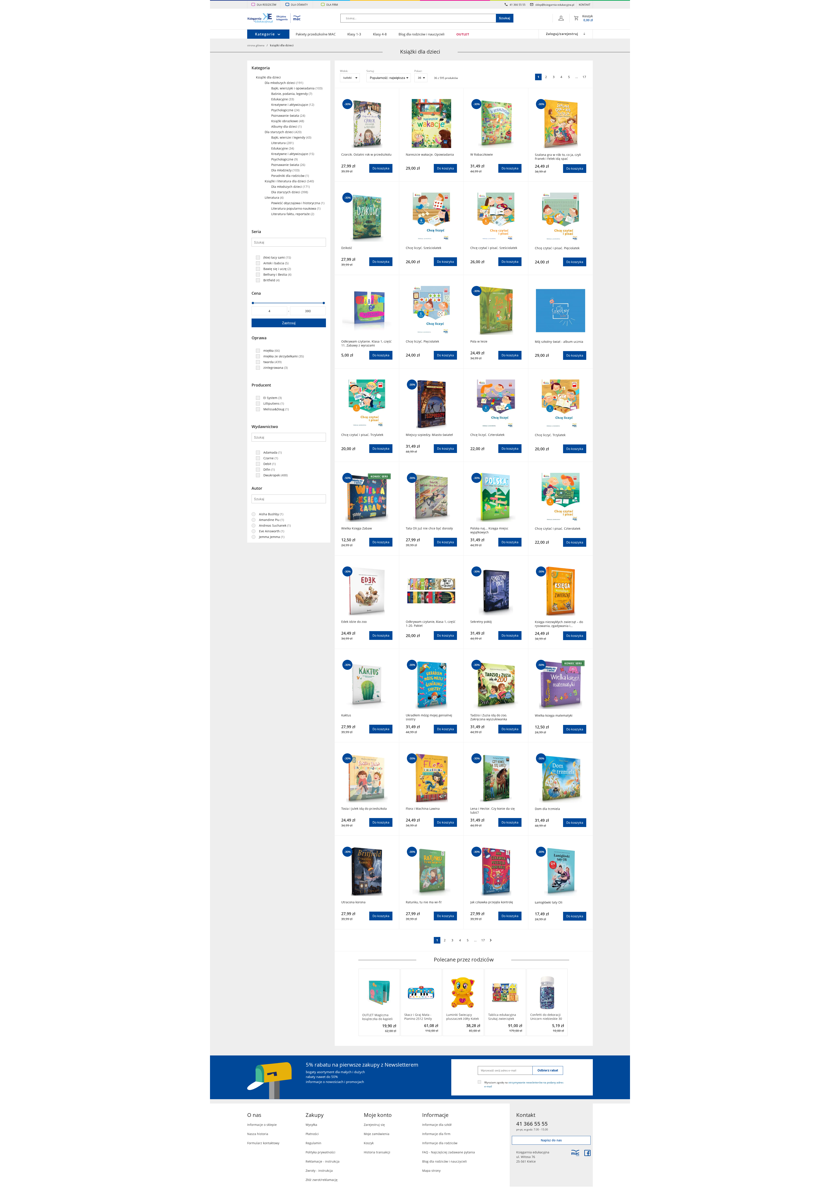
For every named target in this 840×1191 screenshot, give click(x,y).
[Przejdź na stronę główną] (274, 18)
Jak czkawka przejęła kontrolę (491, 902)
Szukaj (504, 18)
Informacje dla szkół (437, 1125)
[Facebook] (587, 1153)
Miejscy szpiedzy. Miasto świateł (429, 435)
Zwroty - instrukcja (319, 1170)
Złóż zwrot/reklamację (322, 1180)
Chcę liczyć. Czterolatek (487, 435)
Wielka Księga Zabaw (356, 528)
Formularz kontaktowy (263, 1143)
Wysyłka (311, 1125)
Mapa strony (431, 1170)
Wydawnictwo (265, 426)
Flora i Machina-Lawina (423, 809)
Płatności (312, 1134)
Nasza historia (257, 1134)
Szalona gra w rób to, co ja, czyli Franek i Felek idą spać (558, 157)
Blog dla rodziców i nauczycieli (421, 34)
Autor (257, 488)
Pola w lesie (478, 341)
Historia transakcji (377, 1152)
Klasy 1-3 (354, 34)
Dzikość (346, 248)
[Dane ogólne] (561, 18)
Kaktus (346, 715)
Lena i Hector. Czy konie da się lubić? (492, 811)
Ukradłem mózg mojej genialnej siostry (429, 717)
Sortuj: (370, 70)
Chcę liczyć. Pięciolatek (422, 341)
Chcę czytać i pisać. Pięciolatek (557, 248)
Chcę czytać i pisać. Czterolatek (557, 529)
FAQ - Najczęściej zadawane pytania (448, 1152)
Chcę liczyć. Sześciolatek (423, 248)
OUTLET (462, 34)
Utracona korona (353, 902)
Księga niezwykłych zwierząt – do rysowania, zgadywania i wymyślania (559, 624)
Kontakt (584, 4)
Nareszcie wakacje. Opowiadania (430, 155)
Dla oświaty (299, 4)
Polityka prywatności (320, 1152)
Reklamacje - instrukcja (323, 1161)
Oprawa (259, 337)
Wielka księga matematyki (553, 715)
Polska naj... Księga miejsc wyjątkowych (489, 530)
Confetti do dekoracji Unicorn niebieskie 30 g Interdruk (546, 1017)
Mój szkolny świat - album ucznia (559, 342)
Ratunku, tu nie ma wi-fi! (424, 902)
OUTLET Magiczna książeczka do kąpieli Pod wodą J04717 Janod (377, 1017)
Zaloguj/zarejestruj (562, 34)
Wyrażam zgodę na (524, 1084)
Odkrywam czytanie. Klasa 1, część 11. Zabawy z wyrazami (366, 343)
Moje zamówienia (376, 1134)
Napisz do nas (551, 1140)
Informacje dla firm (436, 1134)
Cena (256, 293)
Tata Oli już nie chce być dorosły (429, 528)
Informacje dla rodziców (439, 1143)
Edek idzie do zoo (354, 622)
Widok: (344, 70)
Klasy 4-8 (380, 34)
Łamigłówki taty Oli (548, 902)
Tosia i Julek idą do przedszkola (364, 809)
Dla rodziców (266, 4)
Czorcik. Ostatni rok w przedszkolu (366, 155)
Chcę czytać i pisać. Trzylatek (362, 435)
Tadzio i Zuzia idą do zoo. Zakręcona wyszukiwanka (488, 717)
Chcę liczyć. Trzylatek (550, 435)
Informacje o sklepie (262, 1125)
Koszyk (369, 1143)
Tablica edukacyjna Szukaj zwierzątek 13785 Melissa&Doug (503, 1017)
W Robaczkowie (481, 155)
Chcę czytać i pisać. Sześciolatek (493, 248)
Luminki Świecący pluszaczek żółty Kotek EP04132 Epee (462, 1017)
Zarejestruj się (374, 1125)
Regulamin (313, 1143)
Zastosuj (289, 323)
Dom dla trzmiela (547, 809)
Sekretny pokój (481, 622)
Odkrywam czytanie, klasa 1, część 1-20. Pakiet (430, 624)
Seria (256, 231)
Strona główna (255, 45)
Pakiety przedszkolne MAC (316, 34)
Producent (261, 385)
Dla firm (332, 4)
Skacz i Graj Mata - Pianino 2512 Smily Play (418, 1017)
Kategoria (261, 67)
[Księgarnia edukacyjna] (575, 1153)
